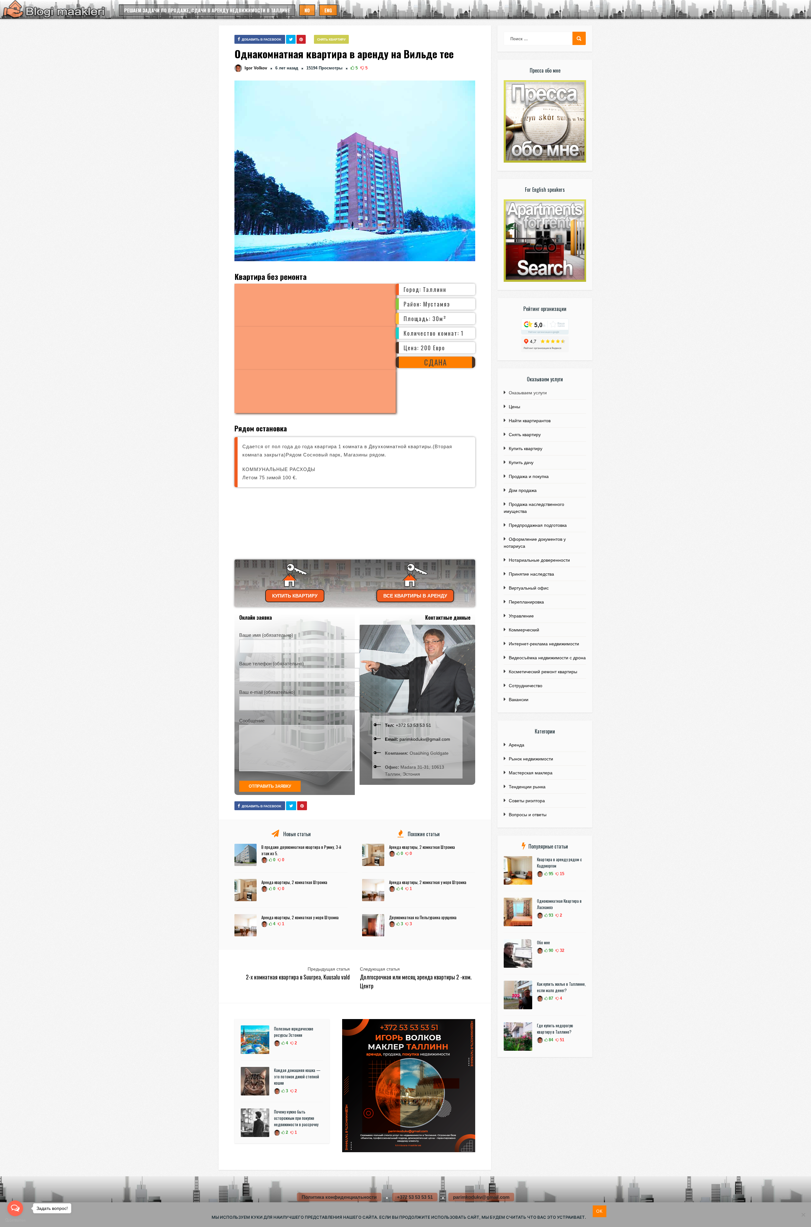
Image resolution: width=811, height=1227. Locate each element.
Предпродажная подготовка (538, 525)
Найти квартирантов (530, 420)
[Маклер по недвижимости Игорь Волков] (408, 1150)
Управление (521, 615)
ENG (328, 10)
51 (561, 1039)
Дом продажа (523, 490)
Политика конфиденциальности (339, 1197)
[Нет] (803, 1214)
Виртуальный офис (529, 588)
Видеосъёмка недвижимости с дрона (547, 657)
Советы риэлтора (527, 800)
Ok (599, 1211)
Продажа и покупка (529, 476)
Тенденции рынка (527, 786)
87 (550, 998)
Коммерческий (524, 629)
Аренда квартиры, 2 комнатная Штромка (294, 882)
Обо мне (543, 942)
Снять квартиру (331, 39)
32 (561, 950)
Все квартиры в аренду (415, 595)
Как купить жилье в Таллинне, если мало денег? (561, 987)
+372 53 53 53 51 (408, 725)
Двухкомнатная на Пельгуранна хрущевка (423, 917)
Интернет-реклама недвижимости (544, 643)
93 (550, 915)
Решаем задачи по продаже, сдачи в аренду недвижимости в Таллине (207, 10)
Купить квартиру (294, 595)
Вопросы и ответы (527, 814)
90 (550, 950)
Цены (514, 406)
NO (307, 10)
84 (550, 1039)
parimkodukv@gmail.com (417, 739)
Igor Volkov (256, 68)
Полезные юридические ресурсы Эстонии (293, 1031)
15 (561, 873)
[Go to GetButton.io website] (15, 1220)
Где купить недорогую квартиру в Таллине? (555, 1028)
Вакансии (518, 699)
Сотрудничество (525, 685)
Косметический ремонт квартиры (543, 671)
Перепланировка (526, 601)
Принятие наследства (531, 574)
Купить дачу (521, 462)
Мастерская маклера (530, 772)
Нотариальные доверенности (539, 560)
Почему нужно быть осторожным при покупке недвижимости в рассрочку (296, 1117)
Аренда (516, 744)
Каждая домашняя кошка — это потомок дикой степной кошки (297, 1076)
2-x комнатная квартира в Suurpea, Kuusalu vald (298, 977)
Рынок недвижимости (531, 758)
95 (550, 873)
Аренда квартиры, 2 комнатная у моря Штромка (300, 917)
